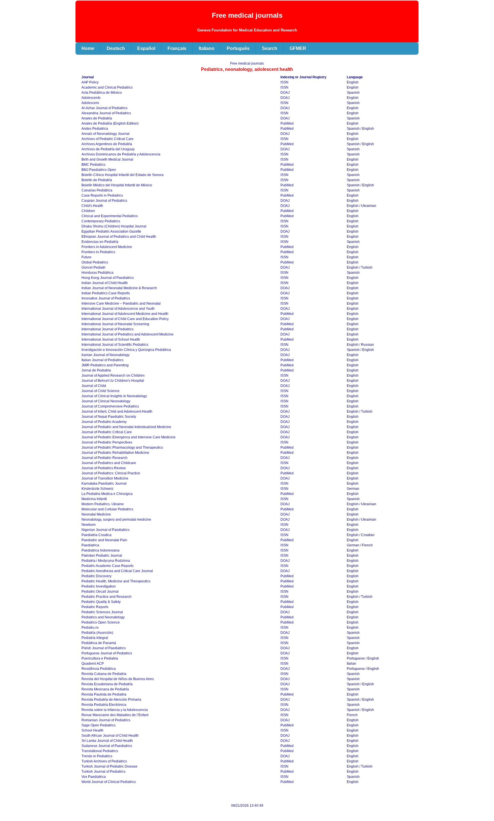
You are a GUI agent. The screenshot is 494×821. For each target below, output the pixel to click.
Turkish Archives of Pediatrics (104, 761)
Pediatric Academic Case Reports (107, 566)
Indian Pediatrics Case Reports (105, 293)
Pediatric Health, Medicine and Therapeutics (115, 581)
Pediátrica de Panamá (98, 643)
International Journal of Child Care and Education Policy (125, 319)
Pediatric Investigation (98, 586)
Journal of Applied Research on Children (113, 375)
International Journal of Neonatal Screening (115, 324)
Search (269, 48)
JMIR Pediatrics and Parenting (105, 365)
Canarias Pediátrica (96, 190)
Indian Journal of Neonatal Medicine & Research (119, 288)
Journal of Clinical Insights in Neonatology (114, 396)
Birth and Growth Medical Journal (107, 159)
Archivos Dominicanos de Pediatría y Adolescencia (120, 154)
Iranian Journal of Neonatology (105, 355)
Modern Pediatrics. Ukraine (102, 504)
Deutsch (116, 48)
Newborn (88, 525)
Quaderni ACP (92, 664)
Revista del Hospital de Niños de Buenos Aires (117, 679)
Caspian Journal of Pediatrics (104, 201)
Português (238, 48)
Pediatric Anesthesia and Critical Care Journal (117, 571)
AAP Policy (90, 82)
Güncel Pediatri (93, 267)
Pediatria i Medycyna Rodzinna (105, 561)
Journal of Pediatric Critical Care (106, 432)
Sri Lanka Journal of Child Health (107, 741)
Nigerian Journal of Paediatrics (105, 530)
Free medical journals (247, 63)
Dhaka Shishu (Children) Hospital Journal (113, 226)
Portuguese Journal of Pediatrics (106, 653)
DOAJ (285, 93)
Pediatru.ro (90, 628)
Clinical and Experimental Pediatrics (109, 216)
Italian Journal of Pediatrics (102, 360)
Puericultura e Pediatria (99, 658)
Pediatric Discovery (96, 576)
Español (146, 48)
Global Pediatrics (94, 262)
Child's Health (92, 206)
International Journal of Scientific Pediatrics (114, 345)
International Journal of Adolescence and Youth (118, 309)
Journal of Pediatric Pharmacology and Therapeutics (122, 448)
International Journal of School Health (110, 339)
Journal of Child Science (100, 391)
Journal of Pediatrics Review (103, 468)
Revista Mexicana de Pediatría (105, 689)
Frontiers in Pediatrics (98, 252)
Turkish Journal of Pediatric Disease (109, 766)
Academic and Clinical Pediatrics (107, 87)
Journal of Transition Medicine (104, 478)
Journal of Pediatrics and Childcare (108, 463)
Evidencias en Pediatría (99, 242)
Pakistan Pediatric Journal (101, 556)
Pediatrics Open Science (100, 622)
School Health (92, 730)
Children (88, 211)
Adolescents (91, 98)
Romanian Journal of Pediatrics (105, 720)
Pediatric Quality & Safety (101, 602)
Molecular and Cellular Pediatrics (107, 509)
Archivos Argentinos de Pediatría (106, 144)
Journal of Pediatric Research (104, 458)
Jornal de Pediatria (96, 370)
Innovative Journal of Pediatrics (105, 298)
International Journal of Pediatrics (107, 329)
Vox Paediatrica (93, 777)
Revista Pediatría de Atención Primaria (111, 700)
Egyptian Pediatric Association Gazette (111, 231)
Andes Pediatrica (94, 129)
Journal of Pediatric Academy (104, 422)
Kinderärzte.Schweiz (97, 489)
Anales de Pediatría (96, 118)
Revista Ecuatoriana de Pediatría (107, 684)
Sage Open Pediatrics (98, 725)
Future (86, 257)
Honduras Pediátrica (97, 273)
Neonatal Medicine (96, 514)
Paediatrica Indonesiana (100, 550)
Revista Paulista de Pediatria (103, 694)
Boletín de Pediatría (96, 180)
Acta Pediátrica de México (101, 93)
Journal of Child (93, 386)
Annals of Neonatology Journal (105, 134)
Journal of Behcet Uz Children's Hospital (112, 381)
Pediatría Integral (94, 638)
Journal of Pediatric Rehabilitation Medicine (115, 453)
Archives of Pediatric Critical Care (107, 139)
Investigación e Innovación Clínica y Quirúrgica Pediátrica (126, 350)
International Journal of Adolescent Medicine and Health (124, 314)
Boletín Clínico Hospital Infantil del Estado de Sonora (122, 175)
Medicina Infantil (94, 499)
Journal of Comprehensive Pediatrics (110, 406)
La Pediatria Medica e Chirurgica (107, 494)
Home (87, 48)
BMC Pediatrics (93, 165)
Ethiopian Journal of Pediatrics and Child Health (118, 237)
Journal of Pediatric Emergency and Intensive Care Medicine (128, 437)
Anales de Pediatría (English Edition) (110, 123)
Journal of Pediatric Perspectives (106, 442)
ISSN (284, 82)
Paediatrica (90, 545)
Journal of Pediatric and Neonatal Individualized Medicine (126, 427)
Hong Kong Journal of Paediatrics (107, 278)
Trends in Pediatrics (96, 756)
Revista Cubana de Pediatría (103, 674)
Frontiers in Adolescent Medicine (106, 247)
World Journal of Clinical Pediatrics (108, 782)
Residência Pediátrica (98, 669)
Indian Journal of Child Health (104, 283)
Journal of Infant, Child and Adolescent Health (116, 411)
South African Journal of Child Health (110, 736)
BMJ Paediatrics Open (98, 170)
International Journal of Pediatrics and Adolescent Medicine (127, 334)
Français (177, 48)
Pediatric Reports (94, 607)
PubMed (287, 123)
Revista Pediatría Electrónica (103, 705)
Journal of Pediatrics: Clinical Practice (110, 473)
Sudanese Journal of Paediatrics (106, 746)
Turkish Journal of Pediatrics (103, 772)
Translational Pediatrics (99, 751)
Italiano (206, 48)
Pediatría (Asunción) (97, 633)
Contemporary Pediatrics (100, 221)
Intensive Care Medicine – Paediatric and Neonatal (121, 303)
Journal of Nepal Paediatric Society (108, 417)
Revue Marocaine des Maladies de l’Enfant (114, 715)
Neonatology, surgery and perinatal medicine (116, 520)
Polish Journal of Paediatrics (103, 648)
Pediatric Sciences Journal (102, 612)
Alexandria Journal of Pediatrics (106, 113)
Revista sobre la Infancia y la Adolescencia (114, 710)
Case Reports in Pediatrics (102, 195)
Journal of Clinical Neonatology (105, 401)
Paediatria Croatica (96, 535)
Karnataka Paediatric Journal (104, 484)
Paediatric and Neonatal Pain (104, 540)
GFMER (298, 48)
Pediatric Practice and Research (106, 597)
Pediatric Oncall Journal (100, 592)
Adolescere (90, 103)
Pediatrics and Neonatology (103, 617)
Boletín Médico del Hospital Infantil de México (116, 185)
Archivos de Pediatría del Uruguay (108, 149)
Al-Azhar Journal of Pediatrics (104, 108)
